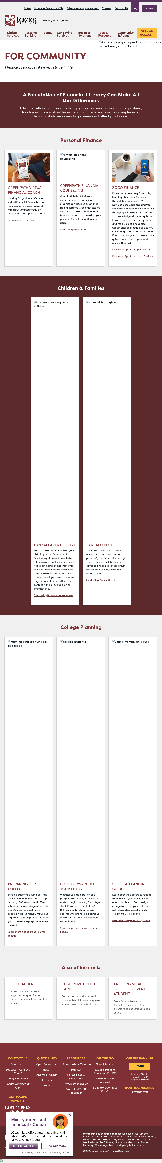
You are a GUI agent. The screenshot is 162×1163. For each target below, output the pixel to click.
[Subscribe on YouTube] (28, 1108)
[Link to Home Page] (36, 21)
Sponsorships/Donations (78, 1064)
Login (149, 8)
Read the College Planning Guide (131, 920)
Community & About (126, 34)
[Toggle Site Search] (135, 6)
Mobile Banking (105, 1069)
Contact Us (121, 8)
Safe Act (76, 1069)
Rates (27, 8)
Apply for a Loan (46, 1075)
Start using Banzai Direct (100, 580)
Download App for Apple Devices (131, 249)
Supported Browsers (140, 1080)
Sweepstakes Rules (76, 1084)
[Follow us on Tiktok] (23, 1108)
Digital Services (13, 34)
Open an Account (147, 33)
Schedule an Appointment (83, 8)
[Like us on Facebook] (7, 1108)
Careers (106, 8)
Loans (48, 33)
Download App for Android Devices (132, 256)
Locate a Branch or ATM (48, 8)
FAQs (47, 1085)
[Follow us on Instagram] (12, 1108)
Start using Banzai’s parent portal (53, 595)
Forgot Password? (140, 1077)
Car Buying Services (64, 34)
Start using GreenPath (73, 229)
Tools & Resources (105, 34)
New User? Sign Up (139, 1074)
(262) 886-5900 (18, 1078)
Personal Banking (31, 34)
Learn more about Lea (21, 220)
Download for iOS (105, 1073)
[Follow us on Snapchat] (17, 1108)
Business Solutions (84, 34)
